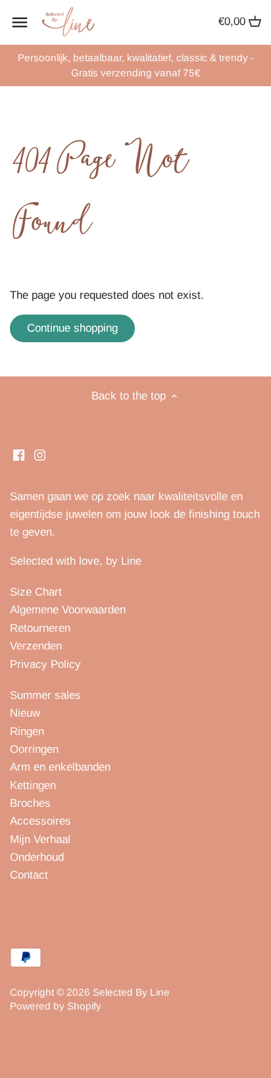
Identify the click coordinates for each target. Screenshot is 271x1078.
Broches (30, 803)
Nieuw (25, 713)
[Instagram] (39, 455)
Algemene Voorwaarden (68, 609)
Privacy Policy (45, 664)
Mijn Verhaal (40, 839)
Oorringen (34, 749)
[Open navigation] (20, 22)
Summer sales (45, 695)
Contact (29, 875)
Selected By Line (131, 992)
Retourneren (40, 628)
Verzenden (36, 646)
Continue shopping (72, 328)
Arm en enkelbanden (60, 767)
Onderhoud (37, 857)
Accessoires (40, 821)
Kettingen (33, 785)
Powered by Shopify (55, 1006)
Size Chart (36, 592)
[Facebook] (18, 455)
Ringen (27, 731)
